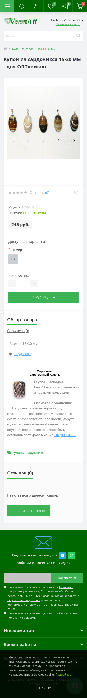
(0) (47, 192)
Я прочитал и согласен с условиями (42, 615)
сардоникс (35, 452)
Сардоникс (22, 353)
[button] (36, 6)
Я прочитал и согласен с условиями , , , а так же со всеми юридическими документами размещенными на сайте (43, 598)
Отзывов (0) (18, 330)
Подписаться (67, 578)
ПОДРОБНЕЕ (65, 435)
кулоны (19, 452)
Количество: (18, 275)
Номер (15, 249)
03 (13, 259)
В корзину (43, 297)
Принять (46, 688)
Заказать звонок (68, 24)
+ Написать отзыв (28, 510)
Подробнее (63, 675)
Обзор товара (22, 320)
